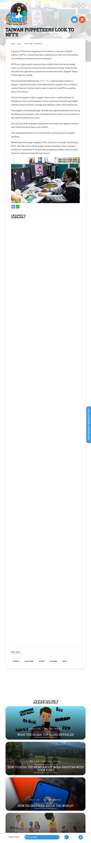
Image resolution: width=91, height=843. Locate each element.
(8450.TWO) (45, 81)
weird (64, 661)
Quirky (42, 661)
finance (16, 661)
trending (53, 661)
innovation (29, 661)
